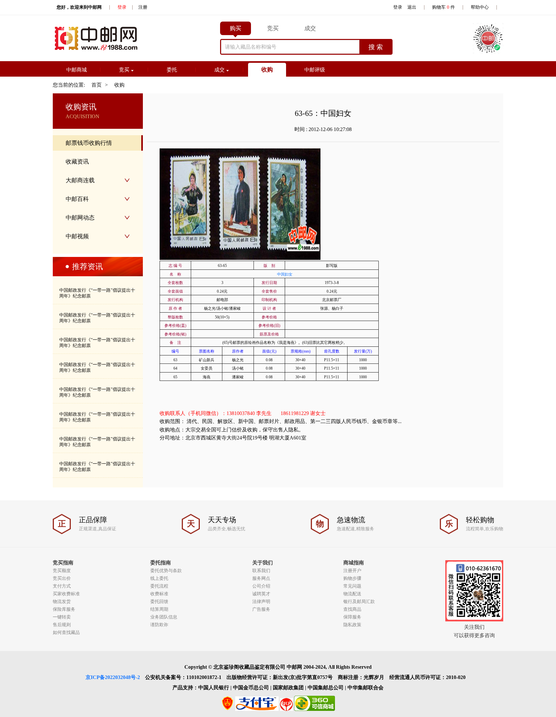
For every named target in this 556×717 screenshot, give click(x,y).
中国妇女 (284, 274)
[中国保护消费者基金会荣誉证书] (286, 709)
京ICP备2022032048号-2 (113, 677)
